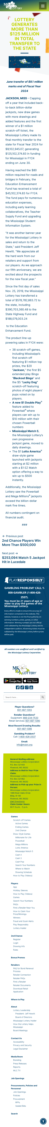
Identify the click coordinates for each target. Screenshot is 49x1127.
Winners (16, 917)
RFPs (17, 1102)
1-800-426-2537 (27, 736)
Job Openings (17, 1078)
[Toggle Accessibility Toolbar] (43, 1121)
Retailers (15, 965)
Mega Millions (21, 844)
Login (15, 943)
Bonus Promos (18, 957)
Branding (17, 1060)
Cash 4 (18, 855)
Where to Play (17, 999)
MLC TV (16, 1070)
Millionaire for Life (23, 837)
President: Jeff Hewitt (25, 1013)
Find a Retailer (19, 982)
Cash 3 (18, 858)
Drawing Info (19, 946)
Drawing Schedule (23, 872)
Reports (16, 1067)
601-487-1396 (24, 728)
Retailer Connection (22, 975)
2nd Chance (20, 830)
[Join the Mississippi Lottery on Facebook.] (18, 687)
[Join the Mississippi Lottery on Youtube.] (31, 687)
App (15, 887)
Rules (15, 950)
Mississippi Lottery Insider (24, 1020)
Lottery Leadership (21, 1010)
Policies (16, 1095)
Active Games (21, 823)
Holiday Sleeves (20, 890)
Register (17, 939)
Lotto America (21, 848)
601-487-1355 (24, 710)
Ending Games (21, 827)
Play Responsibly (20, 924)
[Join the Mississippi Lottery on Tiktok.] (22, 687)
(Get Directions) (17, 801)
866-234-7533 (30, 717)
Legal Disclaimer (20, 1049)
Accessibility (18, 1042)
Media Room (17, 1056)
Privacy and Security (22, 1045)
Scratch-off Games (21, 820)
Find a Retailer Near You (24, 908)
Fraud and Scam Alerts (23, 921)
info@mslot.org (24, 744)
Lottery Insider (19, 928)
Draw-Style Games (21, 834)
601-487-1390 (32, 720)
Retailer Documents (22, 985)
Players (14, 883)
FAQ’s (15, 904)
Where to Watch (22, 868)
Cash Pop (19, 862)
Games (14, 816)
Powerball (19, 841)
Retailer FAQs (19, 978)
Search (14, 1113)
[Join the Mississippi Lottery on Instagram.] (27, 687)
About (14, 1007)
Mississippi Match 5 (24, 851)
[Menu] (43, 6)
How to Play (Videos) (22, 875)
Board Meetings (20, 1030)
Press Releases (20, 1063)
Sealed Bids (20, 1106)
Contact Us (16, 1038)
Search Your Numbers (25, 865)
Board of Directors (23, 1017)
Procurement (19, 1099)
